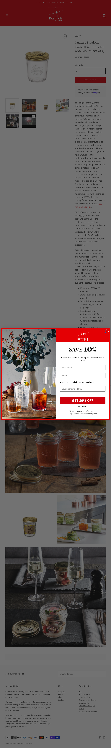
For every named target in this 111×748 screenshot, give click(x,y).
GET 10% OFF (82, 400)
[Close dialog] (106, 331)
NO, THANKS (82, 406)
